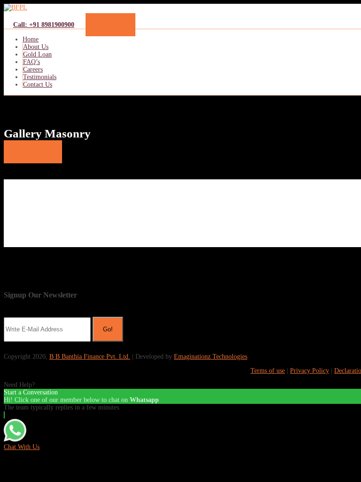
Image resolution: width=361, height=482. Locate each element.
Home (31, 39)
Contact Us (37, 84)
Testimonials (39, 76)
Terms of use (268, 370)
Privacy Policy (309, 370)
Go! (108, 329)
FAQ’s (31, 61)
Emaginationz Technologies (210, 356)
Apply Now (110, 24)
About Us (35, 46)
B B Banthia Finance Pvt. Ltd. (89, 356)
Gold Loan (37, 54)
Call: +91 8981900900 (43, 24)
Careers (33, 69)
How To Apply (33, 151)
